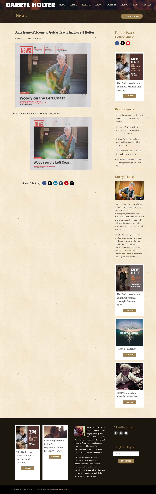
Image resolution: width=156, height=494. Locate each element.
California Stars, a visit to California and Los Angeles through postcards (127, 130)
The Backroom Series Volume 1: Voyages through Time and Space (128, 162)
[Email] (72, 183)
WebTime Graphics (61, 489)
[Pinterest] (66, 183)
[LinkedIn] (55, 183)
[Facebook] (44, 183)
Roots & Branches (126, 348)
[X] (50, 183)
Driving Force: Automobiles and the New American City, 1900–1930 (128, 142)
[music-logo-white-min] (30, 2)
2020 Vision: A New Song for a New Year (127, 394)
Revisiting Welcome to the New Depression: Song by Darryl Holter (129, 118)
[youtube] (128, 43)
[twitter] (122, 43)
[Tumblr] (61, 183)
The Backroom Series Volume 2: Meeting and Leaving (129, 86)
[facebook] (117, 43)
